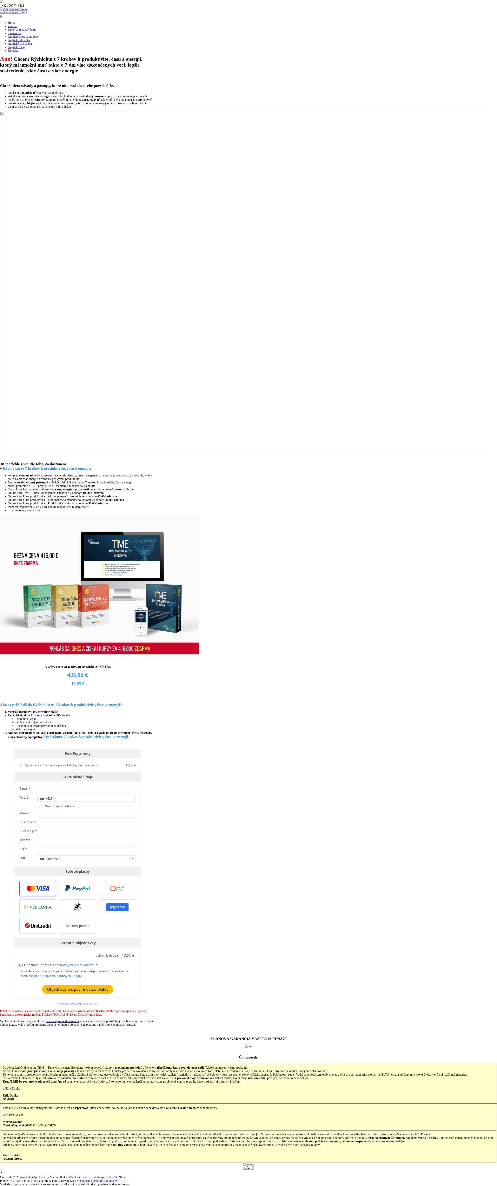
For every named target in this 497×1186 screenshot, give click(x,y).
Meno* (24, 813)
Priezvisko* (27, 822)
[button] (37, 888)
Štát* (23, 858)
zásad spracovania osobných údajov (55, 976)
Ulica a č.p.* (28, 831)
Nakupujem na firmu (59, 806)
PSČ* (23, 849)
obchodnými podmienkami (74, 965)
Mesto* (24, 840)
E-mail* (24, 788)
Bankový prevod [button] (77, 926)
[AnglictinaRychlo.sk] (13, 9)
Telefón (24, 797)
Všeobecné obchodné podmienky (97, 1180)
